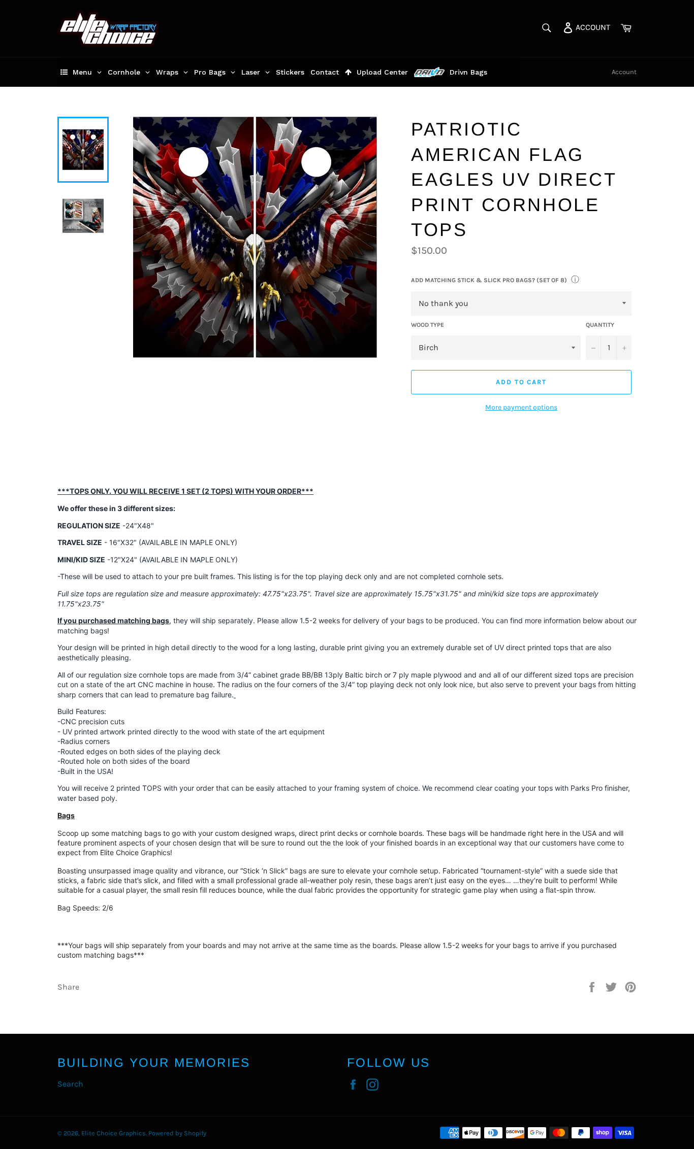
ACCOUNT (592, 26)
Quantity (600, 324)
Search (70, 1084)
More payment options (521, 407)
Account (624, 72)
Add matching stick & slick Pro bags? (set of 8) (489, 280)
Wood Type (427, 324)
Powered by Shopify (177, 1133)
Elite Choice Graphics (113, 1133)
